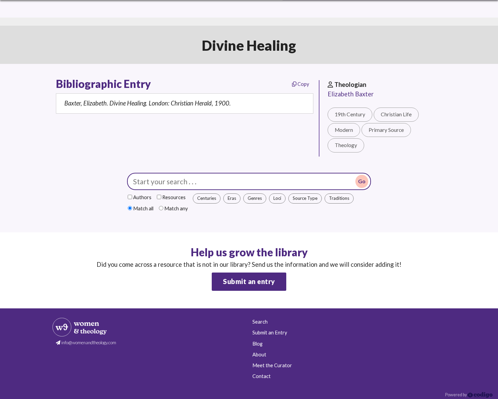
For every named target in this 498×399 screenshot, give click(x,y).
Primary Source (386, 130)
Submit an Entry (269, 332)
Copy (302, 84)
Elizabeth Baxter (351, 94)
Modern (344, 130)
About (259, 354)
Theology (346, 145)
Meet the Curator (272, 365)
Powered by (456, 394)
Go (362, 181)
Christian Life (396, 114)
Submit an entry (249, 281)
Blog (257, 344)
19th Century (350, 114)
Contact (261, 376)
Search (260, 322)
